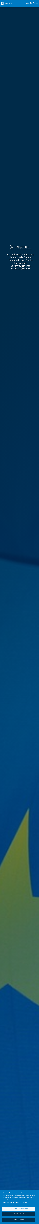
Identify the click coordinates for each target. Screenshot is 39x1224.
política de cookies (20, 1202)
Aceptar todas (19, 1219)
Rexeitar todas (19, 1214)
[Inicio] (7, 3)
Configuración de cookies (19, 1208)
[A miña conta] (27, 3)
